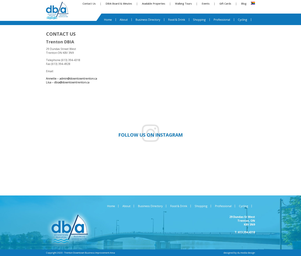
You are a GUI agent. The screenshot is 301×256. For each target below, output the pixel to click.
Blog (243, 3)
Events (206, 3)
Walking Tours (183, 3)
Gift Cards (225, 3)
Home (111, 206)
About (126, 206)
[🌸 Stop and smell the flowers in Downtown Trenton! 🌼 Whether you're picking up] (275, 170)
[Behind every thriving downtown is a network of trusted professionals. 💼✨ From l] (225, 170)
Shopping (201, 206)
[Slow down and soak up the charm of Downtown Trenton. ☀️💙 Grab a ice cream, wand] (175, 170)
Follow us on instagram (150, 135)
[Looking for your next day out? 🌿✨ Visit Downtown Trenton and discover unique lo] (75, 170)
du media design (246, 252)
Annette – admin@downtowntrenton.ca (71, 78)
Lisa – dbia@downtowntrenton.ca (67, 82)
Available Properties (153, 3)
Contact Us (89, 3)
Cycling (243, 206)
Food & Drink (178, 206)
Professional (223, 206)
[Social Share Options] (11, 184)
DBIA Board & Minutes (119, 3)
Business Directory (150, 206)
